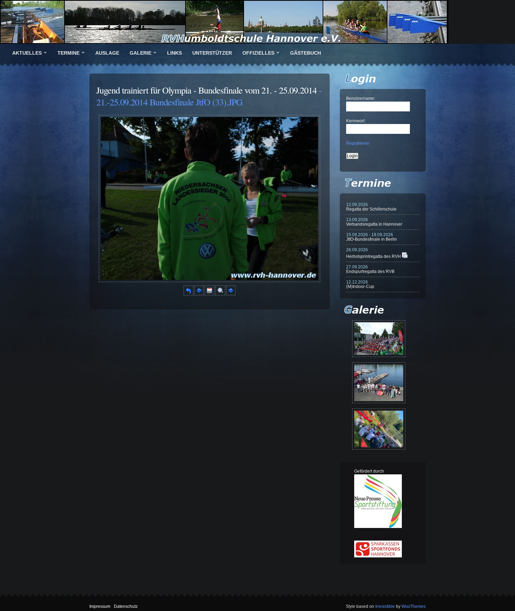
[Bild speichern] (209, 293)
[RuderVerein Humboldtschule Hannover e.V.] (257, 22)
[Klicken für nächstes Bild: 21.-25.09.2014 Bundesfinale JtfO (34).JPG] (209, 280)
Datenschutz (126, 606)
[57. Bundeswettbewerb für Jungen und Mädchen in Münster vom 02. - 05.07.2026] (378, 338)
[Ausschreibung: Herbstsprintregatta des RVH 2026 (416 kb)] (404, 256)
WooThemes (413, 606)
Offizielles (258, 53)
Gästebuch (305, 53)
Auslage (107, 53)
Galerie (140, 53)
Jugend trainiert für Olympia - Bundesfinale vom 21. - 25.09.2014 (206, 90)
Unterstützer (212, 53)
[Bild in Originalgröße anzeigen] (220, 293)
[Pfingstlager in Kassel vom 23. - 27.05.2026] (378, 429)
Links (174, 53)
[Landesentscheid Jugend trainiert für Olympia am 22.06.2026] (378, 382)
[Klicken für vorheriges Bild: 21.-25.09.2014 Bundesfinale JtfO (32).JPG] (199, 293)
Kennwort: (355, 120)
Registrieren (358, 143)
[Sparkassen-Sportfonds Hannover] (378, 556)
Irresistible (385, 606)
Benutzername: (360, 98)
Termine (68, 53)
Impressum (99, 606)
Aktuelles (27, 53)
